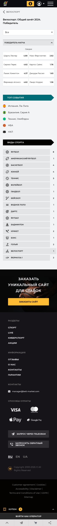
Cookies (41, 485)
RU (10, 456)
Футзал (15, 218)
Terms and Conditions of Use (24, 493)
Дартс (14, 211)
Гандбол (15, 191)
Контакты (15, 370)
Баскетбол (17, 165)
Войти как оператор (28, 516)
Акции (12, 343)
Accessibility (22, 489)
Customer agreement (23, 485)
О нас (12, 364)
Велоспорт (13, 12)
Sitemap (28, 497)
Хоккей (15, 172)
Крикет (15, 231)
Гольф (14, 244)
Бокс (13, 238)
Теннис (15, 178)
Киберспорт (16, 338)
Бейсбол (15, 198)
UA (25, 456)
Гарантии (14, 375)
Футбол (15, 152)
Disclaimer (36, 489)
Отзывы (13, 359)
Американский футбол (23, 158)
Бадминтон (17, 224)
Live (10, 333)
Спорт (12, 327)
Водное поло (18, 205)
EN (18, 456)
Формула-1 (17, 258)
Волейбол (16, 185)
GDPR (44, 493)
